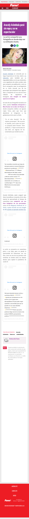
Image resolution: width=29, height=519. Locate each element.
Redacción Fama (7, 68)
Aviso (14, 495)
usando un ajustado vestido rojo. (16, 210)
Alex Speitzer (24, 1)
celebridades (20, 334)
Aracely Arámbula (8, 74)
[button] (12, 45)
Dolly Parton (11, 1)
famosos (12, 334)
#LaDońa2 (7, 241)
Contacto (14, 491)
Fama (7, 8)
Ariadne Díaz (18, 1)
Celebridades (15, 8)
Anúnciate (14, 486)
